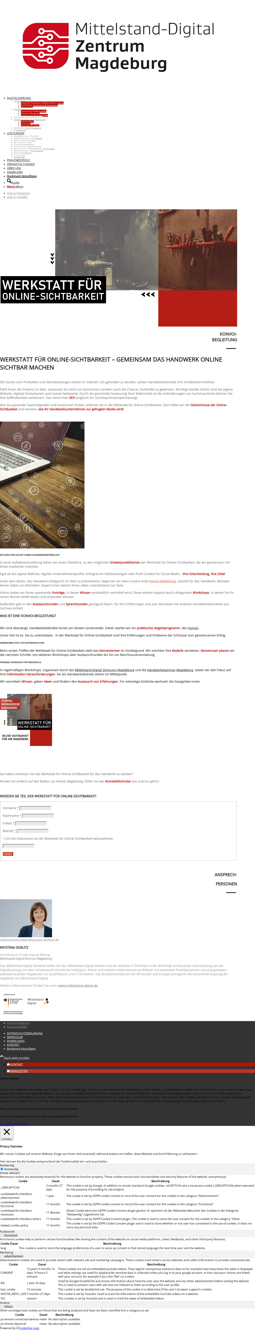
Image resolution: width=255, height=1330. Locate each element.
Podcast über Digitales (25, 140)
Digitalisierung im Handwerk (27, 128)
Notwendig (11, 1169)
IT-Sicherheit (20, 130)
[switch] (2, 1235)
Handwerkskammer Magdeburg (170, 670)
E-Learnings (19, 154)
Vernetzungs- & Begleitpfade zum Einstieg (34, 148)
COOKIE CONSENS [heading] (9, 1078)
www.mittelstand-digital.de (77, 985)
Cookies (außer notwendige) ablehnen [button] (53, 1116)
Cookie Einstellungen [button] (13, 1116)
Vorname (11, 808)
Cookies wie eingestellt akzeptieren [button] (55, 1109)
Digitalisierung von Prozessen (28, 117)
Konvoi (193, 628)
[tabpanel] (127, 1202)
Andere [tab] (5, 1303)
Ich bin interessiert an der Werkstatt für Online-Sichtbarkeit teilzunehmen (59, 838)
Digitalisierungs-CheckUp (26, 136)
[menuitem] (122, 113)
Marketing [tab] (6, 1252)
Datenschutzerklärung (14, 1124)
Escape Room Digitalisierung (27, 146)
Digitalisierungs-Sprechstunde (28, 150)
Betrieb (9, 831)
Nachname (12, 815)
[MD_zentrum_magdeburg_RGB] (118, 91)
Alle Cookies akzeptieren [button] (16, 1109)
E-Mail (8, 823)
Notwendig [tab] (7, 1165)
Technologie (20, 100)
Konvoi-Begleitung (22, 152)
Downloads (19, 157)
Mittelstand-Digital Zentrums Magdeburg (104, 670)
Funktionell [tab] (7, 1231)
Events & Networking (24, 144)
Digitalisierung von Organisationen (30, 109)
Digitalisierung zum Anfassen (28, 138)
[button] (15, 1064)
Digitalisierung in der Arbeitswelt (29, 119)
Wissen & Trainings (23, 142)
